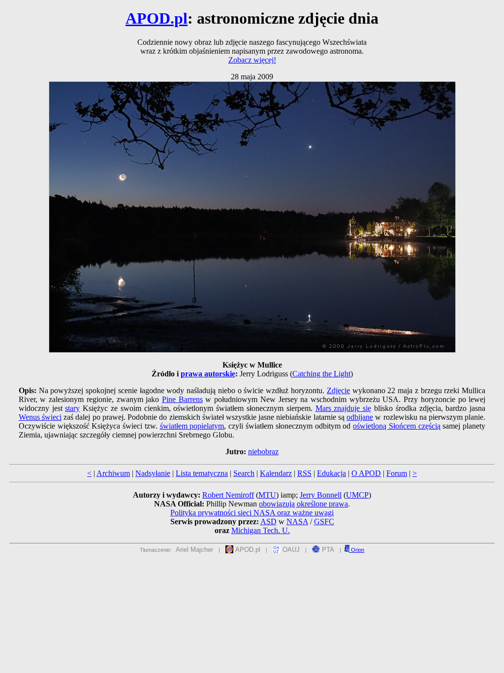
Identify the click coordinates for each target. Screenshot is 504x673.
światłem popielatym (192, 426)
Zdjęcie (338, 390)
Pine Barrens (182, 399)
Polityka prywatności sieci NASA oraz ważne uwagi (252, 512)
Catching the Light (321, 374)
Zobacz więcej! (252, 60)
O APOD (366, 473)
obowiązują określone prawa (303, 504)
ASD (268, 521)
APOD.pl (157, 18)
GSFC (324, 521)
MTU (267, 495)
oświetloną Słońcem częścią (397, 426)
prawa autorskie (208, 374)
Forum (396, 473)
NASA (297, 521)
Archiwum (113, 473)
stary (72, 408)
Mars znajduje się (343, 408)
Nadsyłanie (152, 473)
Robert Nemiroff (228, 495)
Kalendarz (276, 473)
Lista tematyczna (202, 473)
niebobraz (263, 451)
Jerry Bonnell (321, 495)
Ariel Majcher (194, 549)
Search (243, 473)
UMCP (357, 495)
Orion (356, 550)
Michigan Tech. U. (260, 530)
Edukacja (331, 473)
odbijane (359, 417)
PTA (327, 549)
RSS (304, 473)
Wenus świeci (40, 417)
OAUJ (290, 549)
